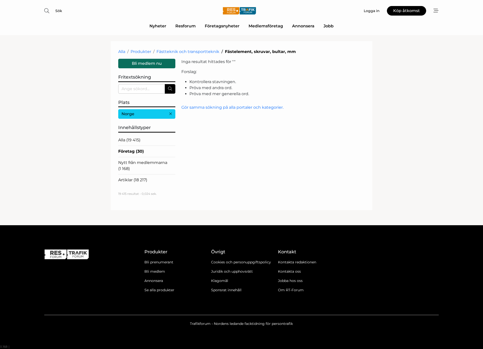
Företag (131, 151)
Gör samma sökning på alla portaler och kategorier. (232, 107)
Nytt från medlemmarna (142, 165)
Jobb (329, 26)
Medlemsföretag (266, 26)
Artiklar (132, 180)
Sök (58, 11)
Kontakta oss (289, 271)
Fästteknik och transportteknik (187, 51)
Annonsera (303, 26)
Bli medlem (154, 271)
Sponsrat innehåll (226, 290)
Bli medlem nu (147, 63)
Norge (128, 113)
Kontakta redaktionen (297, 262)
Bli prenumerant (158, 262)
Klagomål (219, 280)
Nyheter (157, 26)
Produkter (141, 51)
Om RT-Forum (291, 290)
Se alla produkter (159, 290)
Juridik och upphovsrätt (232, 271)
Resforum (185, 26)
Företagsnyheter (222, 26)
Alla (121, 51)
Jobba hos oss (290, 280)
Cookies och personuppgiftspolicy (241, 262)
